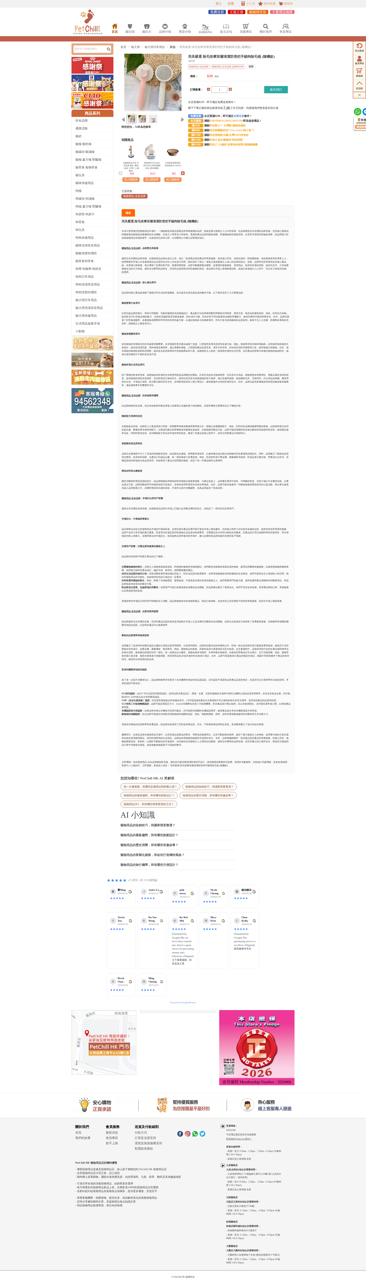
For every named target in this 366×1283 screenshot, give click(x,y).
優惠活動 (81, 128)
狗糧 (78, 190)
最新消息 (112, 1132)
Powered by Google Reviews (183, 1002)
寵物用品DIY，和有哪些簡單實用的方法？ (149, 804)
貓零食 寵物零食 (86, 167)
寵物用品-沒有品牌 (134, 196)
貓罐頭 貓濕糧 (85, 151)
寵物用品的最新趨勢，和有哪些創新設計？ (149, 795)
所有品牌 (81, 120)
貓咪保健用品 (84, 183)
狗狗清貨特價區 (86, 292)
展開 (251, 66)
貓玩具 (80, 175)
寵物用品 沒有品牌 (131, 248)
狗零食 (80, 222)
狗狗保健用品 (84, 237)
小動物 (80, 331)
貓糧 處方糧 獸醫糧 (88, 159)
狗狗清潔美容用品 (87, 284)
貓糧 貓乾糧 (83, 144)
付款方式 (141, 1132)
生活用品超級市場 (87, 323)
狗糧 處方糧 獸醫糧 (88, 206)
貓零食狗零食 (84, 261)
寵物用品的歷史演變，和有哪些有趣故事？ (208, 795)
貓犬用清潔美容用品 (89, 307)
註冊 (231, 3)
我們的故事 (83, 1137)
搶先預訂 (276, 89)
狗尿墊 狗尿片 (85, 214)
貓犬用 (135, 47)
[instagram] (187, 1135)
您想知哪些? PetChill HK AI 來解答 (147, 778)
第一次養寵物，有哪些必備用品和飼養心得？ (150, 786)
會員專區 (112, 1137)
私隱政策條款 (144, 1148)
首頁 (123, 47)
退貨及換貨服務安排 (148, 1143)
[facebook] (180, 1135)
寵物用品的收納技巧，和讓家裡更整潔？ (209, 786)
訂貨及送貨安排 (145, 1137)
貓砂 (78, 136)
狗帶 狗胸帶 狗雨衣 (88, 268)
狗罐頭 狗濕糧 (85, 198)
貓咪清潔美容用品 (87, 245)
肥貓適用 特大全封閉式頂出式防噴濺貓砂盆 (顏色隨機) (152, 165)
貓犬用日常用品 (86, 300)
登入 (219, 3)
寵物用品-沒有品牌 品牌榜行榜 (227, 66)
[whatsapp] (195, 1135)
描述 (128, 212)
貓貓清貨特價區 (86, 253)
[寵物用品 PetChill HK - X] (202, 1135)
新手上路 (112, 1143)
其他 (172, 47)
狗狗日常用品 (84, 276)
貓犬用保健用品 (86, 315)
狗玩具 (80, 229)
